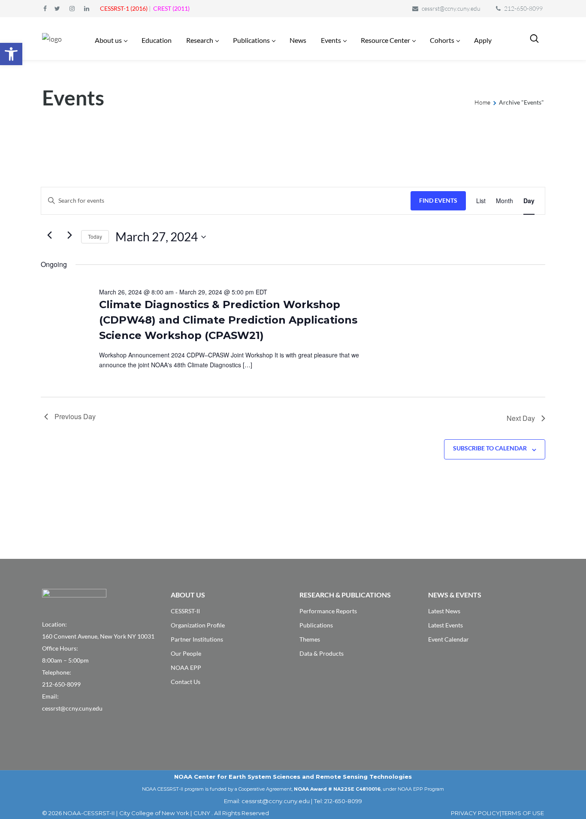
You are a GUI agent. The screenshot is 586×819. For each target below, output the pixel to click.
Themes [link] (309, 639)
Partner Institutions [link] (197, 639)
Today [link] (95, 236)
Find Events (438, 200)
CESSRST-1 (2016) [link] (124, 8)
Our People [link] (186, 653)
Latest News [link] (444, 611)
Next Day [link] (521, 418)
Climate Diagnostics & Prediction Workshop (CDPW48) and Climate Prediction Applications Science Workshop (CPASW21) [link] (228, 320)
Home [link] (482, 102)
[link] (11, 54)
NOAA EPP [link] (186, 667)
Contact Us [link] (185, 681)
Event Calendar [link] (448, 639)
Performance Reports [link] (328, 611)
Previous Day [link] (75, 416)
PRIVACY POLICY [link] (475, 813)
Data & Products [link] (321, 653)
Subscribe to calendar (490, 448)
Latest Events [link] (445, 625)
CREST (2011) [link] (171, 8)
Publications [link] (316, 625)
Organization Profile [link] (198, 625)
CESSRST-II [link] (185, 611)
